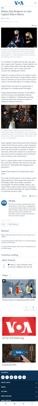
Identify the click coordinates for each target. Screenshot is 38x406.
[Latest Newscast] (6, 403)
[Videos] (14, 403)
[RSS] (20, 377)
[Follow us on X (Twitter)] (7, 377)
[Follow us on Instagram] (15, 377)
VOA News (6, 18)
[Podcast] (24, 377)
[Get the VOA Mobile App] (19, 326)
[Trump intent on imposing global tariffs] (19, 288)
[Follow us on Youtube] (11, 377)
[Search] (32, 403)
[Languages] (23, 403)
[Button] (34, 25)
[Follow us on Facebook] (3, 377)
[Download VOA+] (19, 353)
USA (2, 8)
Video (5, 275)
